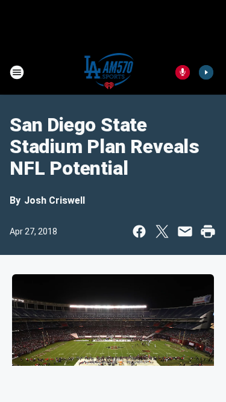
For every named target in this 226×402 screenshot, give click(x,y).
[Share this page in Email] (185, 231)
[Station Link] (109, 72)
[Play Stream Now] (206, 72)
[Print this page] (207, 231)
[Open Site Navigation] (17, 72)
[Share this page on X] (162, 231)
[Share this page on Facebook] (139, 231)
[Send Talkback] (182, 72)
